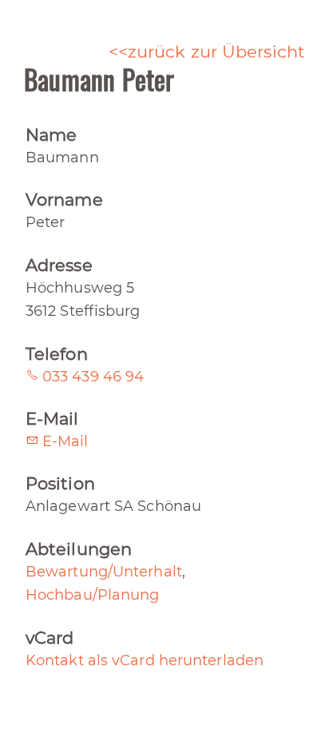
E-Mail (52, 419)
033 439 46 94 (93, 376)
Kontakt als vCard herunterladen (145, 660)
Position (60, 483)
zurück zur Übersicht (216, 52)
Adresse (59, 265)
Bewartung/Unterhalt (104, 571)
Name (51, 135)
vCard (50, 638)
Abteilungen (79, 549)
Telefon (57, 354)
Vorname (64, 199)
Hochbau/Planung (93, 595)
